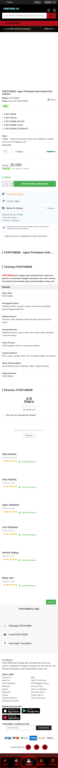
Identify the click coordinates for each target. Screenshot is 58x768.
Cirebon (10, 2)
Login (16, 764)
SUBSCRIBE (43, 728)
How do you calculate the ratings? (21, 415)
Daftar (29, 764)
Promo (5, 764)
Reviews (29, 435)
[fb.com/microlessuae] (36, 747)
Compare (19, 152)
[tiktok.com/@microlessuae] (45, 747)
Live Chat (52, 764)
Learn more (6, 145)
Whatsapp (41, 764)
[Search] (51, 16)
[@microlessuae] (28, 747)
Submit (51, 602)
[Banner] (11, 9)
